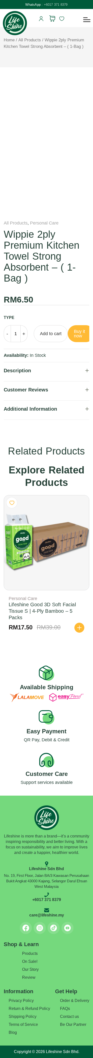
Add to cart (51, 333)
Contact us (69, 1016)
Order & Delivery (74, 1000)
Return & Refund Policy (29, 1008)
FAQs (65, 1008)
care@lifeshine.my (46, 915)
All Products (29, 40)
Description (17, 370)
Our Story (30, 969)
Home (9, 40)
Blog (13, 1032)
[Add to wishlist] (11, 502)
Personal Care (44, 223)
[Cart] (52, 18)
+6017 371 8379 (56, 4)
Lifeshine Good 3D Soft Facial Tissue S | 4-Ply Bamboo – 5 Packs (42, 611)
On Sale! (29, 961)
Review (28, 977)
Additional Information (30, 409)
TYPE (9, 317)
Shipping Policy (22, 1016)
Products (30, 953)
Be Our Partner (73, 1024)
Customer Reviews (26, 389)
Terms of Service (23, 1024)
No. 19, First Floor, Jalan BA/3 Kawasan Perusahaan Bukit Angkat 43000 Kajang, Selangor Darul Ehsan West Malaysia (46, 881)
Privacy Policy (21, 1000)
